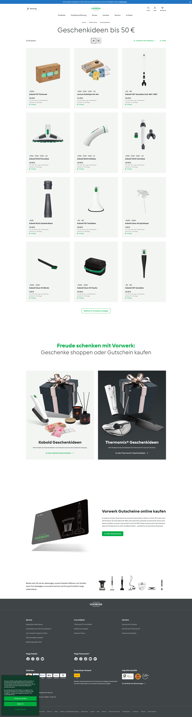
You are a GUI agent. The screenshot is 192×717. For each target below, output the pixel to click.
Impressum (136, 711)
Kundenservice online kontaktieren (38, 629)
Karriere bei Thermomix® (131, 629)
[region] (20, 695)
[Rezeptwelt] (95, 659)
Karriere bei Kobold (129, 633)
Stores (94, 15)
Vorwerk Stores (79, 633)
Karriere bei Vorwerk (129, 624)
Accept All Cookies (20, 698)
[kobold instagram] (33, 659)
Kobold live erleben (81, 629)
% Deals (129, 15)
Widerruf (104, 711)
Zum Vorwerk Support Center (36, 633)
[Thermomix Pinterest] (86, 659)
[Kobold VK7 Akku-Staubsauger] (112, 583)
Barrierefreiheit (152, 711)
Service (117, 15)
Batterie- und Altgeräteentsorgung (69, 711)
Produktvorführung (78, 15)
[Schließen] (190, 2)
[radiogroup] (96, 40)
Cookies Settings (20, 709)
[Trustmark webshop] (142, 677)
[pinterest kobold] (38, 659)
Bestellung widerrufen (34, 642)
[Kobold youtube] (42, 659)
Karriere (106, 15)
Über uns (49, 711)
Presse (56, 711)
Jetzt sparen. (123, 2)
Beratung (33, 9)
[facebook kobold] (28, 659)
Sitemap (143, 711)
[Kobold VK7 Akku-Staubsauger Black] (122, 583)
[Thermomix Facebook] (76, 659)
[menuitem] (84, 22)
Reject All (20, 704)
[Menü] (132, 675)
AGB (98, 711)
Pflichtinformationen (114, 711)
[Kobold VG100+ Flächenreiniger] (152, 583)
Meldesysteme (126, 711)
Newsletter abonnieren (34, 624)
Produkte (61, 15)
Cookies (92, 711)
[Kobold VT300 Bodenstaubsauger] (132, 583)
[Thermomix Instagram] (81, 659)
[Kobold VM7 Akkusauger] (162, 583)
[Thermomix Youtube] (90, 659)
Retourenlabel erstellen (34, 638)
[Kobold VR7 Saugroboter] (142, 583)
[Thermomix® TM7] (102, 583)
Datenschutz (84, 711)
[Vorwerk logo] (96, 9)
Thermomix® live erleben (83, 624)
